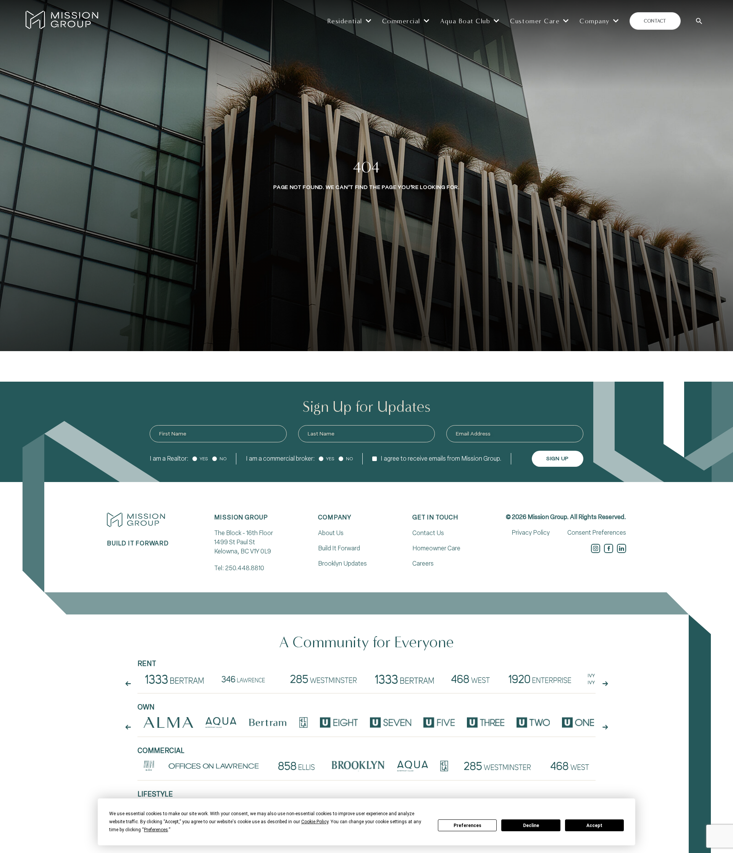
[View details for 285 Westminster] (324, 679)
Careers (423, 563)
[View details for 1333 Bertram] (404, 679)
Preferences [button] (156, 829)
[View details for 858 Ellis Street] (296, 766)
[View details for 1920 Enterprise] (540, 679)
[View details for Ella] (303, 722)
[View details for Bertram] (268, 722)
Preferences (467, 825)
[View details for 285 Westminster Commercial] (497, 766)
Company (334, 517)
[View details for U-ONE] (578, 722)
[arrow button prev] (128, 683)
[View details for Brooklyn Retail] (358, 766)
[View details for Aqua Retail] (412, 766)
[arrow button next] (605, 683)
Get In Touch (435, 517)
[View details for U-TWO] (533, 722)
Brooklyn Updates (342, 563)
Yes (204, 458)
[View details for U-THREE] (485, 722)
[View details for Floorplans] (175, 679)
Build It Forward (339, 548)
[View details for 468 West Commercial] (569, 766)
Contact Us (428, 533)
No (223, 458)
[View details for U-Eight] (339, 722)
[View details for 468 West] (470, 679)
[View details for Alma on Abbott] (168, 722)
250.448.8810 (244, 568)
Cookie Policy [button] (314, 821)
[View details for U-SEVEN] (390, 722)
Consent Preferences (596, 532)
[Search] (699, 21)
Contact (655, 21)
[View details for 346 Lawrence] (246, 679)
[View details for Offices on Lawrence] (214, 766)
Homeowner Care (436, 548)
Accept (594, 825)
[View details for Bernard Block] (149, 766)
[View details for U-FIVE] (439, 722)
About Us (331, 533)
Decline (531, 825)
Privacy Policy (531, 532)
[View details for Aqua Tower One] (220, 722)
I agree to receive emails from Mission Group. (441, 458)
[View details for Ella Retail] (444, 766)
